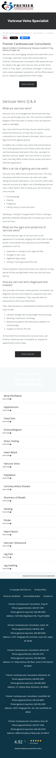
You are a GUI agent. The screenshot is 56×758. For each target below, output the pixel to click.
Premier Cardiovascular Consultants (16, 33)
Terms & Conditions (11, 596)
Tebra (39, 748)
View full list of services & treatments (39, 576)
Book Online (28, 84)
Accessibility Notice (31, 596)
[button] (52, 5)
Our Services (38, 33)
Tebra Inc (27, 589)
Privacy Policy (40, 589)
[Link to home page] (23, 6)
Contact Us (48, 596)
